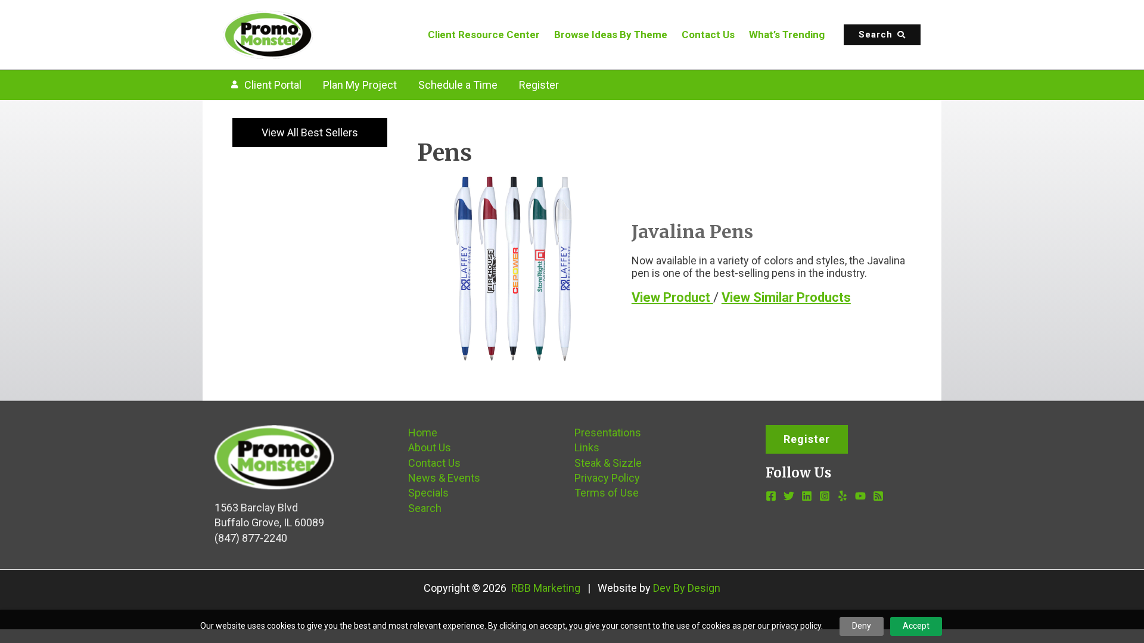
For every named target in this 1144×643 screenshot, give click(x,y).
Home (422, 432)
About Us (429, 447)
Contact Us (708, 34)
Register (539, 85)
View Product (672, 297)
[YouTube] (860, 496)
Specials (428, 492)
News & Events (444, 478)
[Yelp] (842, 496)
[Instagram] (824, 496)
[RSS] (878, 496)
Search (425, 508)
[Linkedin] (806, 496)
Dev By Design (686, 588)
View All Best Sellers (310, 132)
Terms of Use (606, 492)
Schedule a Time (458, 85)
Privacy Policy (607, 478)
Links (586, 447)
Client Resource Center (484, 34)
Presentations (607, 432)
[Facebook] (771, 496)
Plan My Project (360, 85)
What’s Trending (787, 34)
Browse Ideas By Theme (610, 34)
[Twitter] (789, 496)
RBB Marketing (545, 588)
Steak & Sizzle (608, 463)
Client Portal (272, 85)
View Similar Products (786, 297)
